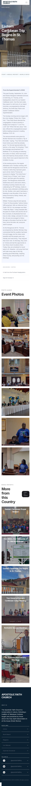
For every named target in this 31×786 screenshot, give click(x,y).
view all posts (26, 494)
